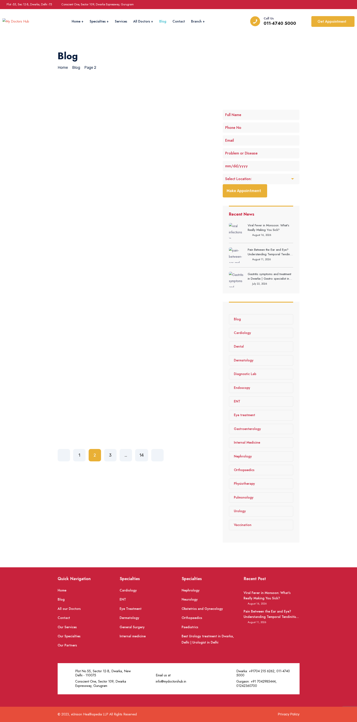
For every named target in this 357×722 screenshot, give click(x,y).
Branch (196, 21)
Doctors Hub (73, 124)
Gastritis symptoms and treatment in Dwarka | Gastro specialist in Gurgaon (269, 276)
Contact (179, 21)
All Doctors (141, 21)
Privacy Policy (289, 714)
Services (121, 21)
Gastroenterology (247, 428)
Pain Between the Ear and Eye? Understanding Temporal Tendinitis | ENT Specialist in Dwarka (270, 251)
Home (76, 21)
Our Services (67, 627)
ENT (237, 401)
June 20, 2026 (100, 124)
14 (141, 455)
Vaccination (242, 524)
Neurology (190, 599)
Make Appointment (244, 191)
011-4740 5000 (280, 23)
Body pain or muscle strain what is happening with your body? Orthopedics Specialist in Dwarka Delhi (135, 303)
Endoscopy (242, 387)
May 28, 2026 (99, 207)
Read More (82, 169)
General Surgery (132, 627)
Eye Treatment (131, 608)
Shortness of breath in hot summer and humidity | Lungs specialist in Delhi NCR (132, 220)
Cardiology (242, 332)
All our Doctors (69, 608)
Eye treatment (244, 415)
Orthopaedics (244, 470)
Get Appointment (332, 21)
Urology (240, 511)
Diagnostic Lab (245, 374)
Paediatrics (190, 627)
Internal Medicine (247, 442)
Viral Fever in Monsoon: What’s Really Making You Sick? (268, 227)
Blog (162, 21)
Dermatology (243, 360)
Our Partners (67, 645)
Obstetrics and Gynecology (202, 608)
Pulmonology (243, 497)
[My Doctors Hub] (15, 21)
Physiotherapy (244, 483)
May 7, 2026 (98, 374)
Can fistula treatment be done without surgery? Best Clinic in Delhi (136, 386)
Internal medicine (133, 636)
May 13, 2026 (99, 290)
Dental (239, 346)
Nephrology (243, 456)
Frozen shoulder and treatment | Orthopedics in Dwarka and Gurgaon (130, 137)
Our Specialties (69, 636)
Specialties (98, 21)
